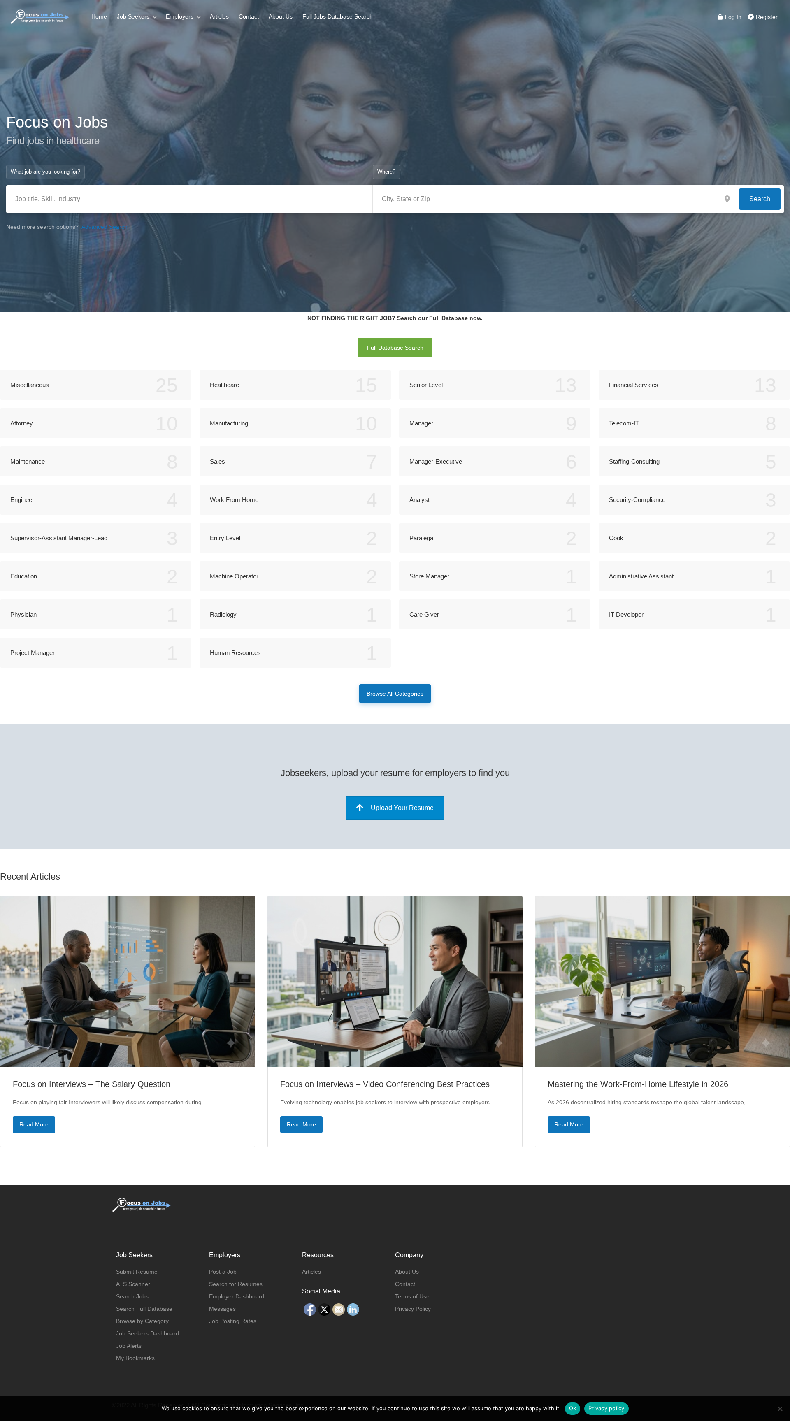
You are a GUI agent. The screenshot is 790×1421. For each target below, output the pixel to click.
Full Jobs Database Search (337, 16)
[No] (780, 1409)
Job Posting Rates (232, 1321)
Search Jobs (132, 1296)
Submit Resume (137, 1271)
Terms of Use (412, 1296)
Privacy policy (606, 1408)
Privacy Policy (413, 1308)
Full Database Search (395, 347)
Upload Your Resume (402, 807)
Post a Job (223, 1271)
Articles (219, 16)
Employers (179, 16)
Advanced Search (104, 226)
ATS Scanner (133, 1284)
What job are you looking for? (45, 172)
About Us (281, 16)
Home (99, 16)
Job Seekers (133, 16)
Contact (249, 16)
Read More (34, 1124)
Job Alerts (129, 1345)
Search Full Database (144, 1308)
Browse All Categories (395, 693)
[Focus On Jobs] (40, 12)
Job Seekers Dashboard (147, 1333)
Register (766, 17)
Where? (386, 172)
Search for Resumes (236, 1284)
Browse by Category (142, 1321)
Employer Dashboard (236, 1296)
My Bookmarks (135, 1358)
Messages (222, 1308)
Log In (732, 17)
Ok (572, 1408)
